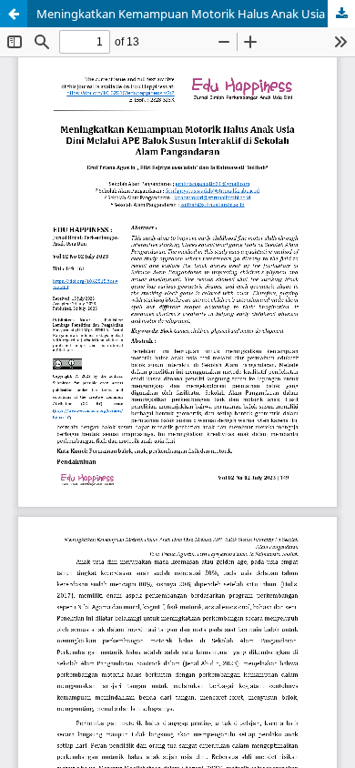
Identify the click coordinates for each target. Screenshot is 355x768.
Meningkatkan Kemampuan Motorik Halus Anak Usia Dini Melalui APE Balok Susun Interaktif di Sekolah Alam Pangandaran (195, 13)
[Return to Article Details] (13, 13)
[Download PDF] (341, 13)
